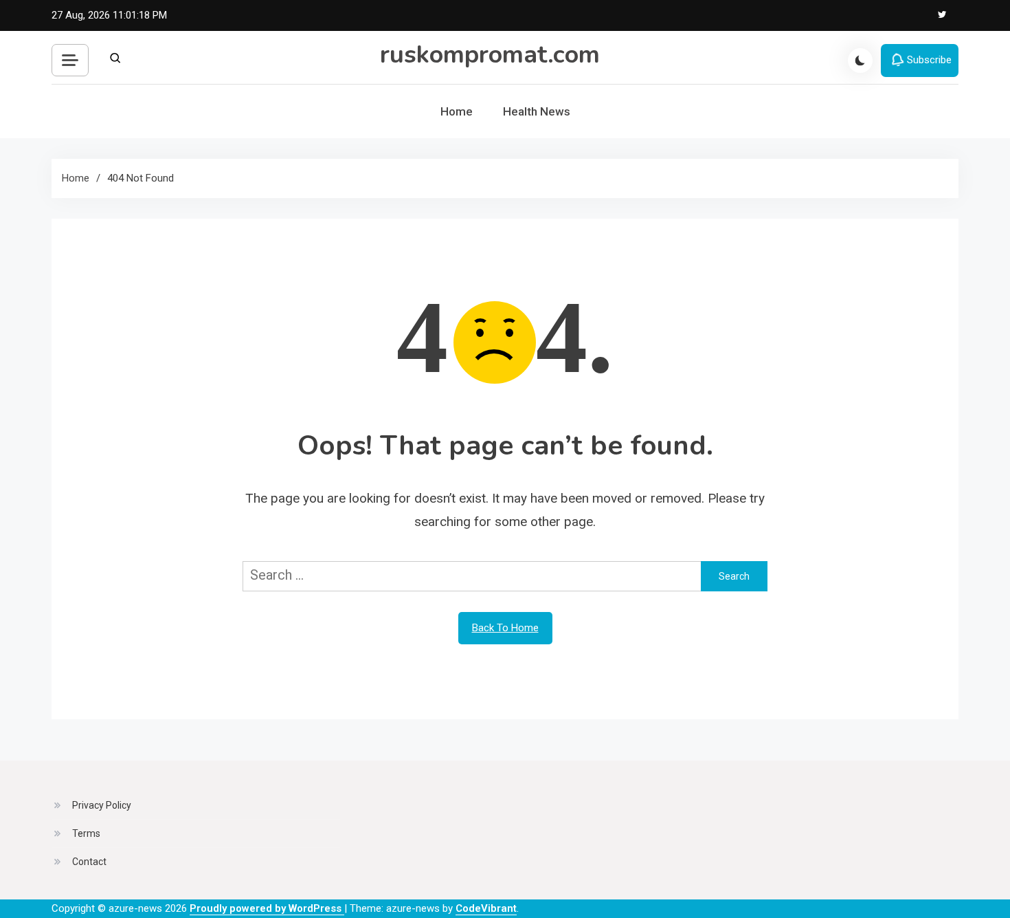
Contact (89, 861)
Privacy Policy (101, 805)
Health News (536, 111)
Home (456, 111)
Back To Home (505, 628)
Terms (86, 833)
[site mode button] (860, 60)
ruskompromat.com (490, 55)
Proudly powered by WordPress (267, 908)
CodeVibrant (486, 908)
